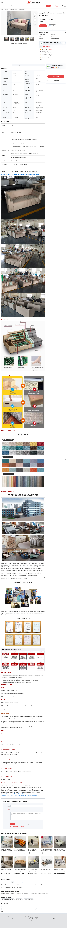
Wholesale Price (39, 916)
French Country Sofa (28, 899)
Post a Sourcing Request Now (17, 826)
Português (19, 918)
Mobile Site (31, 917)
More (2, 911)
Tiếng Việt (31, 920)
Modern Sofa (18, 899)
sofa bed (51, 884)
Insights (36, 917)
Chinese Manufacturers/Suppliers (22, 916)
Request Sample (61, 29)
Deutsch (38, 918)
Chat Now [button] (53, 25)
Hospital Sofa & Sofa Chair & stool (8, 887)
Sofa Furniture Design (30, 909)
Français (24, 918)
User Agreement (41, 922)
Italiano (34, 918)
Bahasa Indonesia (38, 920)
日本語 (55, 918)
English (10, 918)
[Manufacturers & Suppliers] (33, 2)
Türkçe (27, 920)
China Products (12, 916)
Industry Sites (46, 916)
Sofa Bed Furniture (41, 909)
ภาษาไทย (62, 918)
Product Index (60, 916)
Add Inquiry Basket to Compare (19, 43)
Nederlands (43, 918)
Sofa (18, 884)
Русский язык (29, 918)
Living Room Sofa (22, 9)
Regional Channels (53, 916)
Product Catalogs (19, 882)
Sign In (41, 59)
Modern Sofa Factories (28, 906)
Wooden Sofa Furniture (18, 909)
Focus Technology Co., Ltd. (25, 922)
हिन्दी (58, 918)
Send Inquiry (43, 25)
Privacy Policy (52, 922)
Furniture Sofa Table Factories (42, 906)
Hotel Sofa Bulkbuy (51, 909)
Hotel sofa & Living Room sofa (40, 884)
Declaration (47, 922)
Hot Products (5, 916)
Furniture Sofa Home (55, 906)
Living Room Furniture (13, 9)
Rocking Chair (20, 887)
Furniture (6, 9)
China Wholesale (32, 916)
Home (2, 9)
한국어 (51, 918)
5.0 (52, 67)
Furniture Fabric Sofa (6, 909)
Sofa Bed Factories (6, 906)
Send (13, 824)
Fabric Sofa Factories (17, 906)
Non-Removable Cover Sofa (7, 899)
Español (14, 918)
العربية (48, 918)
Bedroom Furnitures (5, 884)
